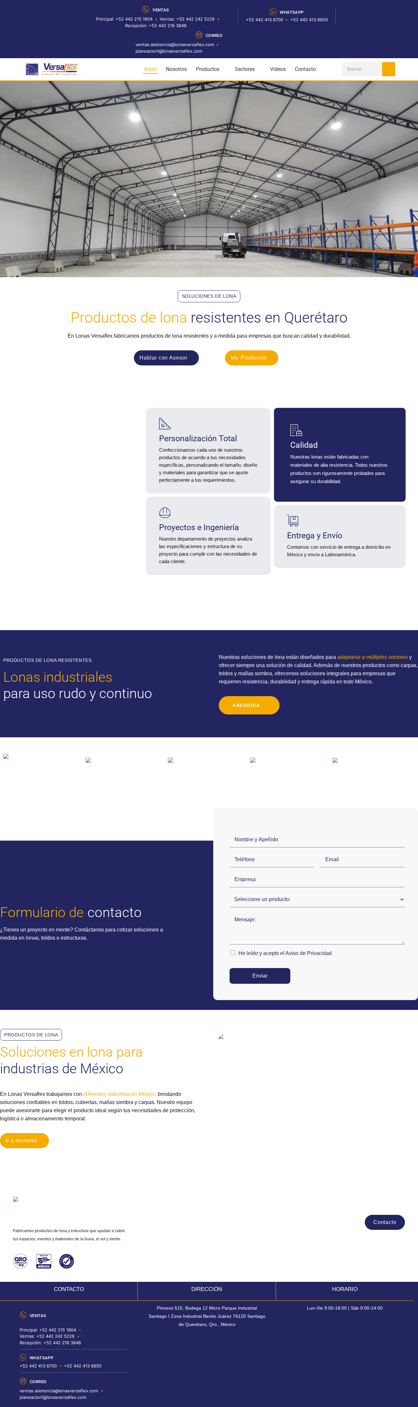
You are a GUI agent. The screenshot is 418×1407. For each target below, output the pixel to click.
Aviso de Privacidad (308, 953)
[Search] (388, 69)
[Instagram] (365, 1202)
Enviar (259, 976)
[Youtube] (382, 1202)
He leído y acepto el (285, 953)
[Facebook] (348, 1202)
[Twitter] (399, 1202)
